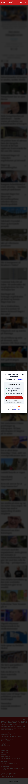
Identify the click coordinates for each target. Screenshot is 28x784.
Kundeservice (5, 752)
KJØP (14, 398)
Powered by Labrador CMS (14, 781)
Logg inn (14, 379)
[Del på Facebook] (11, 49)
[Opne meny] (26, 2)
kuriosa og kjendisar (14, 57)
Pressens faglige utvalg (8, 733)
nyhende (5, 55)
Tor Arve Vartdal (5, 745)
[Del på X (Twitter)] (14, 49)
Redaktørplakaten (6, 734)
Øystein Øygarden (6, 741)
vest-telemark (20, 55)
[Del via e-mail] (16, 49)
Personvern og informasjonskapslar (11, 736)
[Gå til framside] (7, 2)
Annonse (3, 754)
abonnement (17, 409)
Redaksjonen (4, 750)
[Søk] (20, 2)
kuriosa (12, 55)
